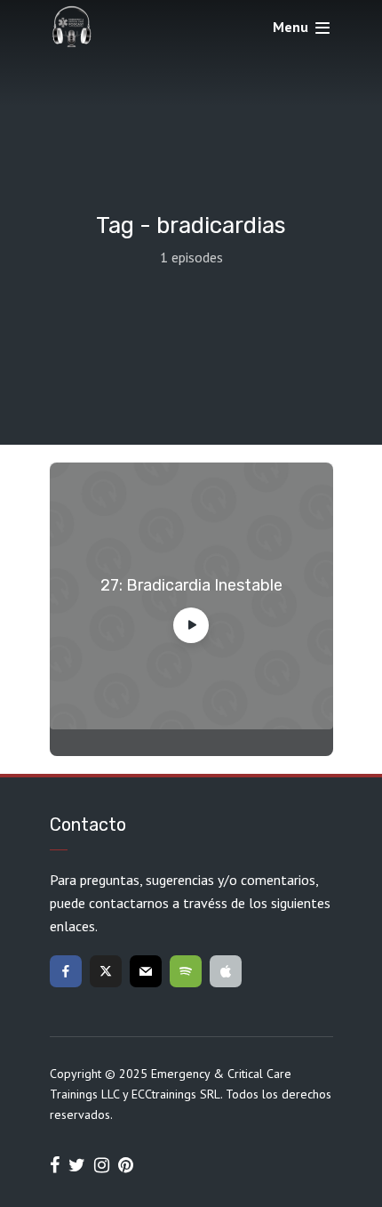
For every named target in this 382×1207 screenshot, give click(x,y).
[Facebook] (66, 971)
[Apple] (226, 971)
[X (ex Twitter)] (106, 971)
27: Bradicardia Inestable (191, 585)
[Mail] (146, 971)
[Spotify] (186, 971)
